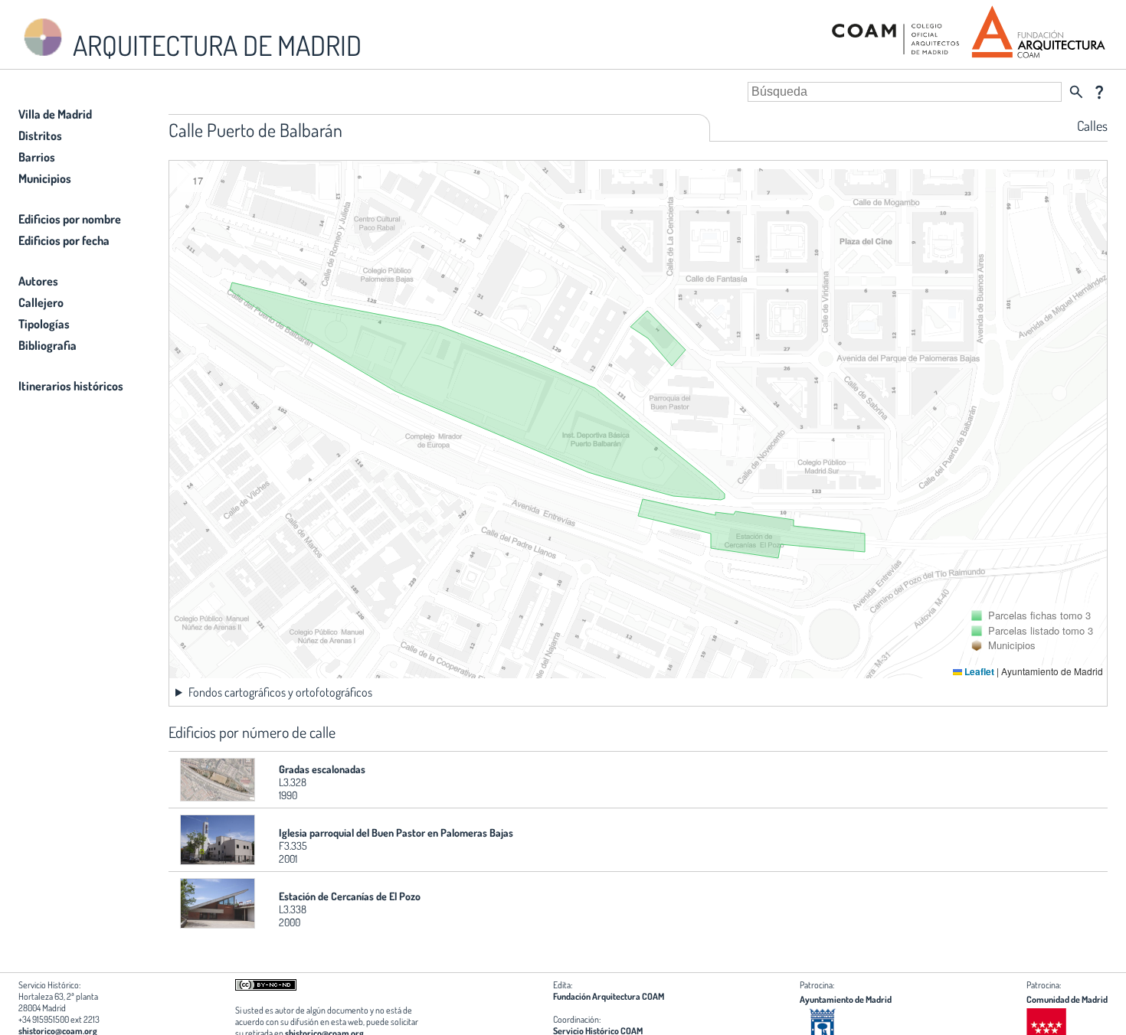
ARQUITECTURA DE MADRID (214, 45)
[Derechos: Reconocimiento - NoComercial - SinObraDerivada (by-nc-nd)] (265, 987)
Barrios (36, 157)
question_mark (1099, 92)
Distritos (40, 135)
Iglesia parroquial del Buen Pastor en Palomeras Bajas (396, 832)
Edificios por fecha (64, 240)
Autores (38, 281)
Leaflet (978, 671)
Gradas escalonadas (322, 768)
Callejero (41, 302)
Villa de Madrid (55, 114)
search (1076, 92)
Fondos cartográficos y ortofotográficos (280, 692)
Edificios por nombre (69, 219)
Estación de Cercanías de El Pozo (350, 896)
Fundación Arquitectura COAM (608, 996)
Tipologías (44, 323)
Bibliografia (47, 345)
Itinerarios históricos (70, 385)
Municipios (44, 178)
